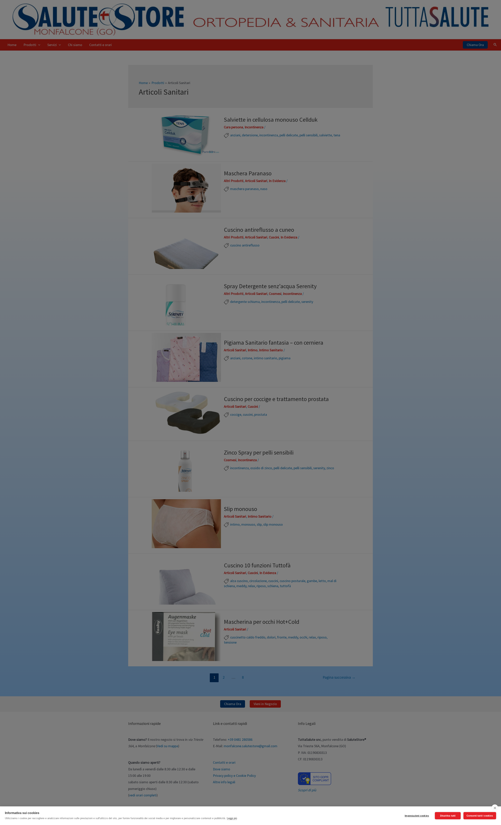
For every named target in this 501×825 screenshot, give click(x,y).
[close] (495, 807)
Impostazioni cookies (417, 815)
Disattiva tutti (448, 815)
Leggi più (232, 818)
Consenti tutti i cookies (480, 815)
